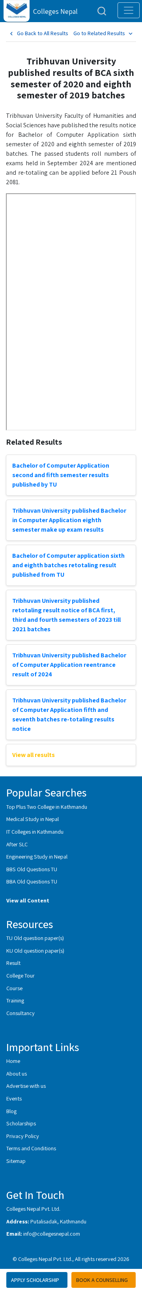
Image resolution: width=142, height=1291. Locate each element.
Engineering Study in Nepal (36, 856)
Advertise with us (26, 1085)
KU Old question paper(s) (35, 950)
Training (15, 1000)
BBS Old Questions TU (31, 869)
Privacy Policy (22, 1136)
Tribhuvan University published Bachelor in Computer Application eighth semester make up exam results (69, 520)
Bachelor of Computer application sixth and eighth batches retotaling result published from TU (68, 565)
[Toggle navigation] (129, 10)
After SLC (17, 844)
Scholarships (21, 1123)
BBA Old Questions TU (31, 881)
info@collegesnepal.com (51, 1233)
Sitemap (16, 1161)
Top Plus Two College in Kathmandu (46, 806)
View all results (33, 755)
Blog (11, 1111)
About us (16, 1073)
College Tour (20, 975)
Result (13, 962)
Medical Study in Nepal (32, 819)
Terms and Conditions (31, 1148)
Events (14, 1098)
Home (13, 1061)
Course (14, 988)
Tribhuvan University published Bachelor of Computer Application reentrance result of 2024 (69, 664)
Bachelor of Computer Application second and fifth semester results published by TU (60, 475)
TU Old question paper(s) (35, 938)
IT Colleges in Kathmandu (35, 831)
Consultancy (20, 1013)
